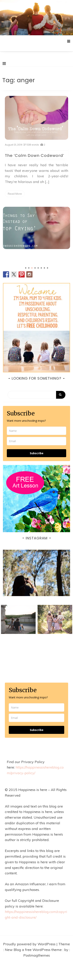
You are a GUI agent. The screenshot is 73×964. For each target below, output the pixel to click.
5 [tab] (38, 268)
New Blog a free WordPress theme (34, 949)
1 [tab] (25, 268)
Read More (15, 193)
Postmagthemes (36, 955)
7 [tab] (44, 268)
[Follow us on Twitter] (14, 274)
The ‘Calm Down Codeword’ (34, 155)
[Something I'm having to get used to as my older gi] (36, 583)
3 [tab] (32, 268)
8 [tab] (47, 268)
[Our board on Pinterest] (21, 274)
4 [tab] (35, 268)
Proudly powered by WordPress (29, 944)
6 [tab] (41, 268)
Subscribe (36, 453)
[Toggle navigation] (4, 63)
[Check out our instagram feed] (29, 274)
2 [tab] (28, 268)
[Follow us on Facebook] (6, 274)
